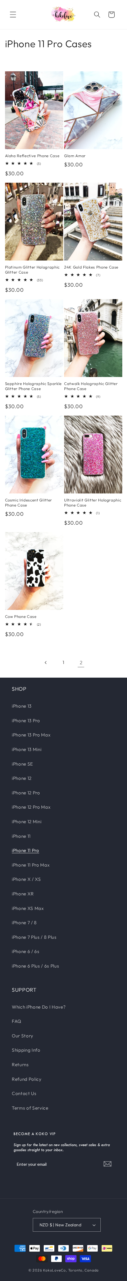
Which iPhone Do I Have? (39, 1007)
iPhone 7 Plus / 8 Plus (34, 937)
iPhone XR (23, 894)
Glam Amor (75, 155)
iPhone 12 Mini (26, 821)
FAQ (17, 1021)
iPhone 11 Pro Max (31, 865)
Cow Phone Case (21, 616)
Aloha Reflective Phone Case (32, 155)
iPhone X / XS (26, 879)
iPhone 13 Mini (26, 749)
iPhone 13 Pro (26, 720)
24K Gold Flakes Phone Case (91, 267)
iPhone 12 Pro (26, 793)
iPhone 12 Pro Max (31, 807)
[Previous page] (46, 662)
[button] (13, 14)
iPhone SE (22, 764)
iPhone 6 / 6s (26, 951)
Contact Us (24, 1093)
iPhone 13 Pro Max (31, 735)
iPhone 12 (22, 778)
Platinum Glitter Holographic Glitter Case (32, 269)
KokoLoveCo (54, 1270)
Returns (20, 1064)
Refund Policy (27, 1079)
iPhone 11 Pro (25, 850)
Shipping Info (26, 1050)
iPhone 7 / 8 (24, 922)
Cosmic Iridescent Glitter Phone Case (28, 502)
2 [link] (81, 662)
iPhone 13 (22, 706)
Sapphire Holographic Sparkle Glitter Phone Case (33, 386)
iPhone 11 (21, 836)
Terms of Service (30, 1108)
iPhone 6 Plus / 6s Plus (35, 966)
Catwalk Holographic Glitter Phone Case (91, 386)
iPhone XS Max (28, 908)
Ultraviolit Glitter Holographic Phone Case (92, 502)
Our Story (22, 1036)
